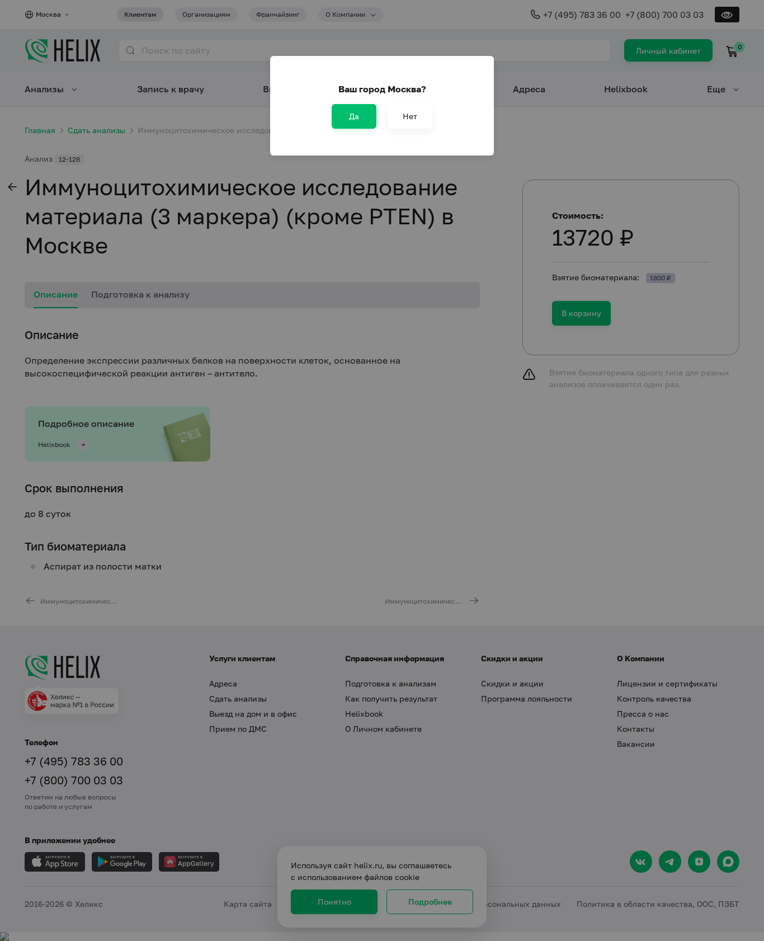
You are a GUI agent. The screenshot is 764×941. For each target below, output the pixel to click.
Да (354, 116)
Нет (410, 116)
